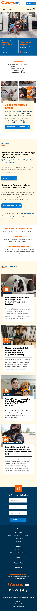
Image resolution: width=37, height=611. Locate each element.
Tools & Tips (18, 563)
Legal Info (18, 601)
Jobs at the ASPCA (19, 532)
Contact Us (18, 541)
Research (18, 567)
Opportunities (18, 549)
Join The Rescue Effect (16, 106)
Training (18, 558)
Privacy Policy (18, 603)
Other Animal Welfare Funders (18, 552)
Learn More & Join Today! (15, 126)
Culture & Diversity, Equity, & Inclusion (18, 535)
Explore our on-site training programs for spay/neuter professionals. (17, 216)
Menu (29, 3)
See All (4, 145)
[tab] (9, 47)
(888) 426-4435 (18, 578)
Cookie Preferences (18, 606)
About (18, 529)
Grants (18, 546)
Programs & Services (18, 538)
